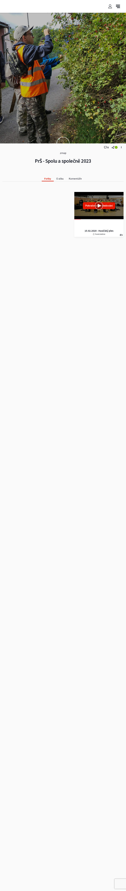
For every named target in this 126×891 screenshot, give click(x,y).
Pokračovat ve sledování (99, 205)
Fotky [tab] (47, 178)
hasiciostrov (100, 234)
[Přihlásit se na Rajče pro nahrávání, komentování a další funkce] (110, 6)
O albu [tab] (59, 178)
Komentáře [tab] (75, 178)
